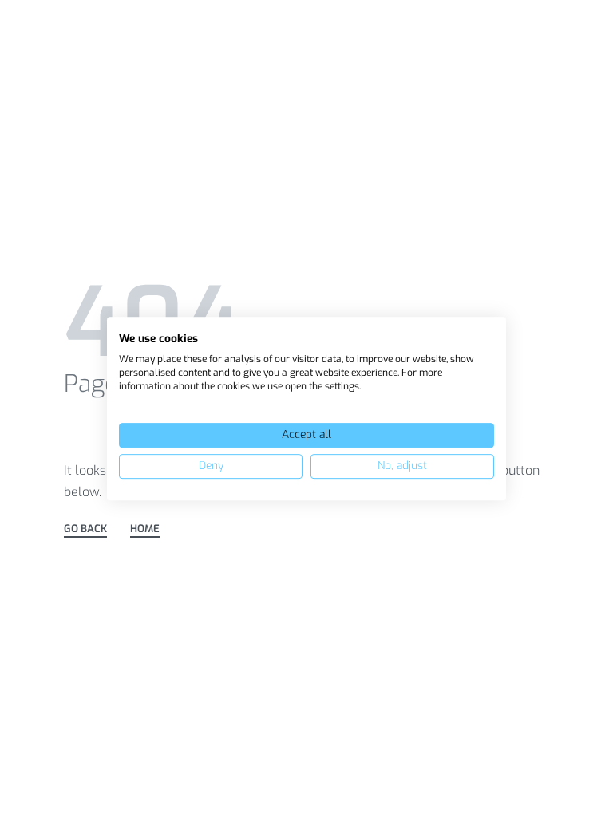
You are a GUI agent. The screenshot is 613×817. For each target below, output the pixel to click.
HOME (145, 529)
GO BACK (85, 529)
